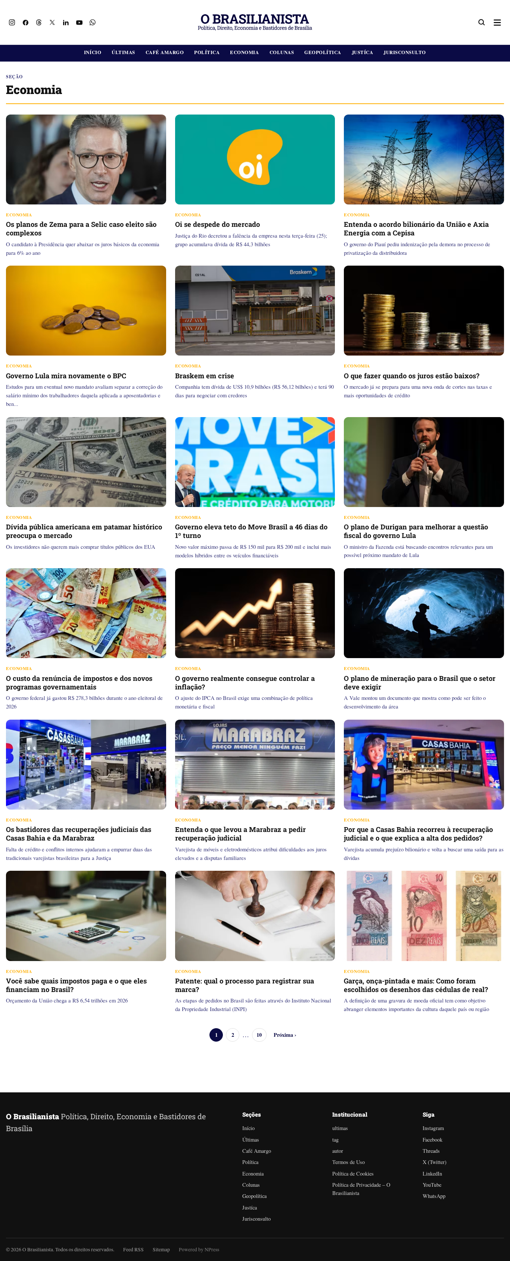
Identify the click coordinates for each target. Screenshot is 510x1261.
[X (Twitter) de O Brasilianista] (52, 22)
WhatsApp (434, 1195)
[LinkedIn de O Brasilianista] (66, 22)
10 (259, 1035)
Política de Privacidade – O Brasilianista (361, 1188)
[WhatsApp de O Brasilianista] (93, 22)
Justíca (362, 52)
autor (337, 1150)
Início (92, 52)
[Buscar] (481, 22)
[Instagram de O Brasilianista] (12, 22)
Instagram (433, 1128)
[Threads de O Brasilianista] (39, 22)
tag (335, 1139)
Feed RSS (133, 1249)
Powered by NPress (199, 1249)
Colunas (282, 52)
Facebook (432, 1139)
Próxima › (285, 1035)
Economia (244, 52)
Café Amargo (165, 52)
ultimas (340, 1128)
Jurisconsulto (404, 52)
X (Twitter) (435, 1161)
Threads (431, 1150)
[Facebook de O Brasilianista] (25, 22)
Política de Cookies (353, 1173)
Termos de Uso (348, 1161)
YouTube (432, 1184)
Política (207, 52)
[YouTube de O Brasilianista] (79, 22)
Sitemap (161, 1249)
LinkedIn (432, 1173)
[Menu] (497, 22)
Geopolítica (322, 52)
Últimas (123, 52)
